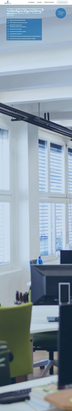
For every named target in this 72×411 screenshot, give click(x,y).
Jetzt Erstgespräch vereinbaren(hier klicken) (61, 13)
